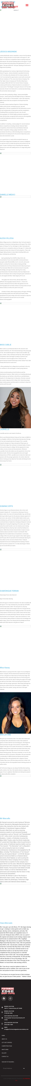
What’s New (5, 1049)
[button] (27, 5)
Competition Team (7, 1046)
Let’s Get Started (7, 1042)
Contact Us (5, 1056)
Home (3, 1035)
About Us (4, 1039)
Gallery (4, 1053)
